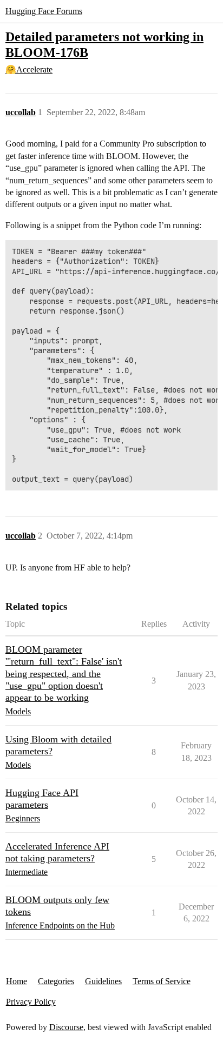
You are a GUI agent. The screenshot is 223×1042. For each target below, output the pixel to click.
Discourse (66, 1027)
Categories (56, 981)
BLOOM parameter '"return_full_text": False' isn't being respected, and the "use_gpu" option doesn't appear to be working (63, 673)
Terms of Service (162, 981)
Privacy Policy (31, 1001)
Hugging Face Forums (43, 11)
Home (16, 981)
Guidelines (103, 981)
